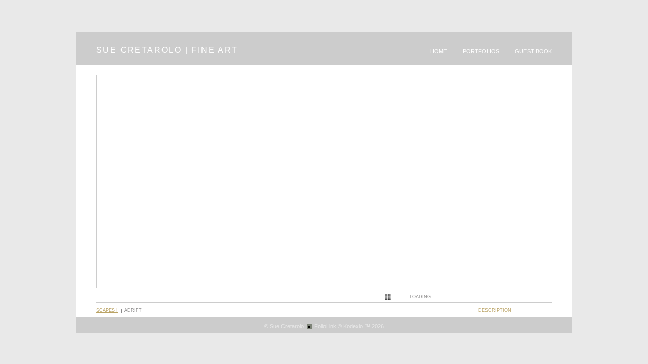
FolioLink (325, 326)
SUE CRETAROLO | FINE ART (167, 50)
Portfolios (481, 51)
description (494, 310)
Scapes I (107, 310)
